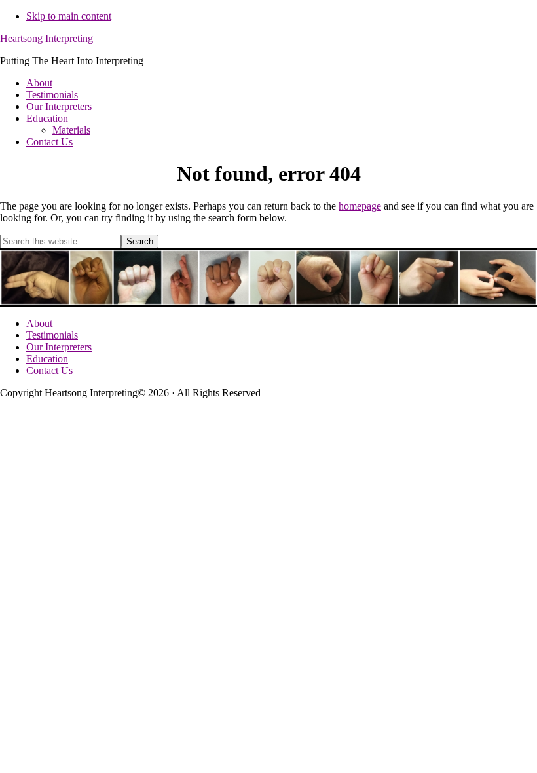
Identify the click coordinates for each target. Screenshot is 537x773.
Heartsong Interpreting (46, 38)
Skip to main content (68, 16)
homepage (360, 206)
